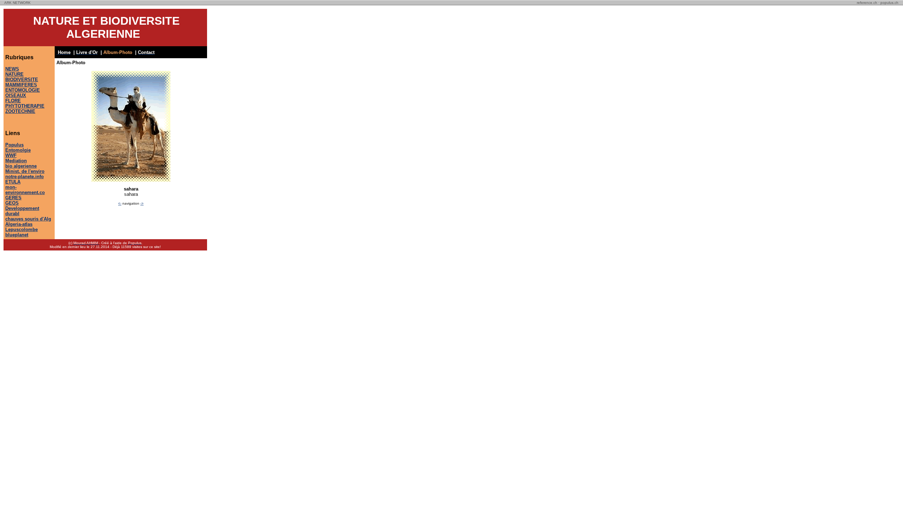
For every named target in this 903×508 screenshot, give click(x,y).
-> (142, 203)
